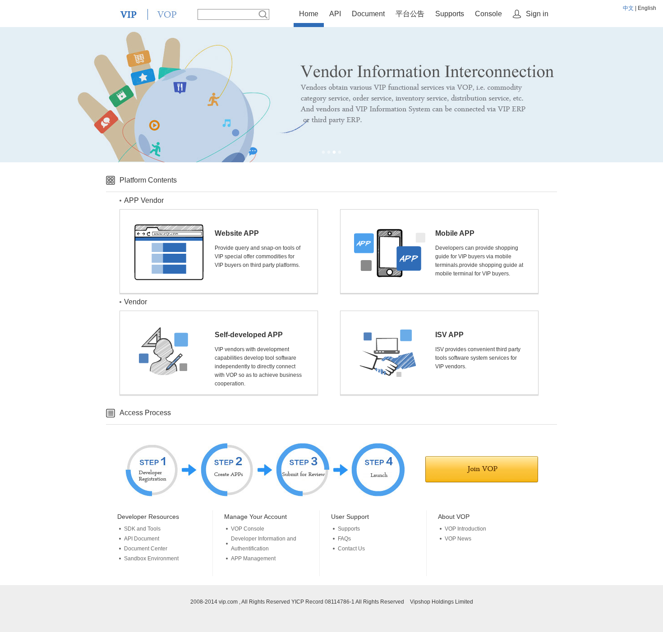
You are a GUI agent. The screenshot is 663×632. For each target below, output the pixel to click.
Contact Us (351, 548)
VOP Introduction (465, 529)
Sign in (537, 14)
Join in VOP (481, 469)
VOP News (458, 539)
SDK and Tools (142, 529)
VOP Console (247, 529)
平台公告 (410, 14)
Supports (449, 14)
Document (368, 14)
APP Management (253, 558)
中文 (628, 8)
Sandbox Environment (151, 558)
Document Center (145, 548)
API (335, 14)
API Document (141, 539)
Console (488, 14)
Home (308, 14)
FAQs (344, 539)
